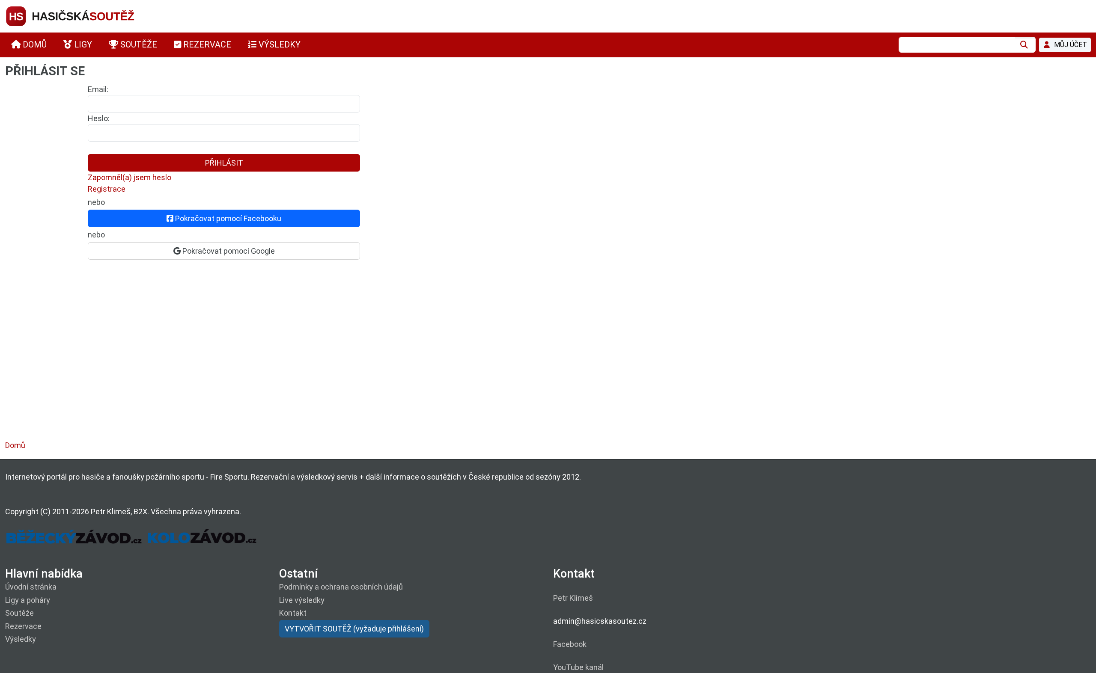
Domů (15, 445)
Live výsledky (302, 600)
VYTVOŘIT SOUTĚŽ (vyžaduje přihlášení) (354, 628)
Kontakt (293, 612)
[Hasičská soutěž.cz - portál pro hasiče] (86, 15)
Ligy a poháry (27, 600)
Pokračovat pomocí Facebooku (227, 218)
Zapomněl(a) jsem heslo (129, 177)
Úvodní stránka (31, 586)
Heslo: (99, 118)
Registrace (106, 188)
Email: (98, 89)
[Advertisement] (262, 358)
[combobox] (957, 45)
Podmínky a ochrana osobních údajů (341, 586)
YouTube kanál (578, 667)
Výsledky (20, 638)
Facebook (570, 644)
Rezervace (23, 626)
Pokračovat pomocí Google (228, 250)
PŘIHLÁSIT (224, 162)
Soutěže (19, 612)
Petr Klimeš (573, 597)
